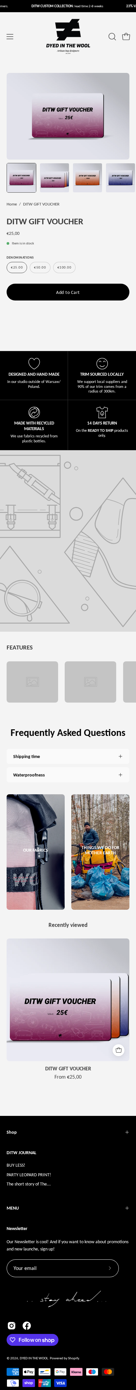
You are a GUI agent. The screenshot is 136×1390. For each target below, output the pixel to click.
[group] (68, 1009)
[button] (111, 36)
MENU (13, 1208)
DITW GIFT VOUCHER (68, 1068)
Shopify (73, 1358)
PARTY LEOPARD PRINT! (29, 1175)
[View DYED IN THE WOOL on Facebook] (27, 1326)
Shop (12, 1132)
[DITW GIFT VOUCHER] (21, 178)
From (68, 1077)
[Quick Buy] (118, 1050)
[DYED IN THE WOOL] (68, 36)
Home (12, 204)
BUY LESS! (16, 1165)
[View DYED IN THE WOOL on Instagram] (12, 1326)
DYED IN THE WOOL (34, 1358)
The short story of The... (29, 1184)
